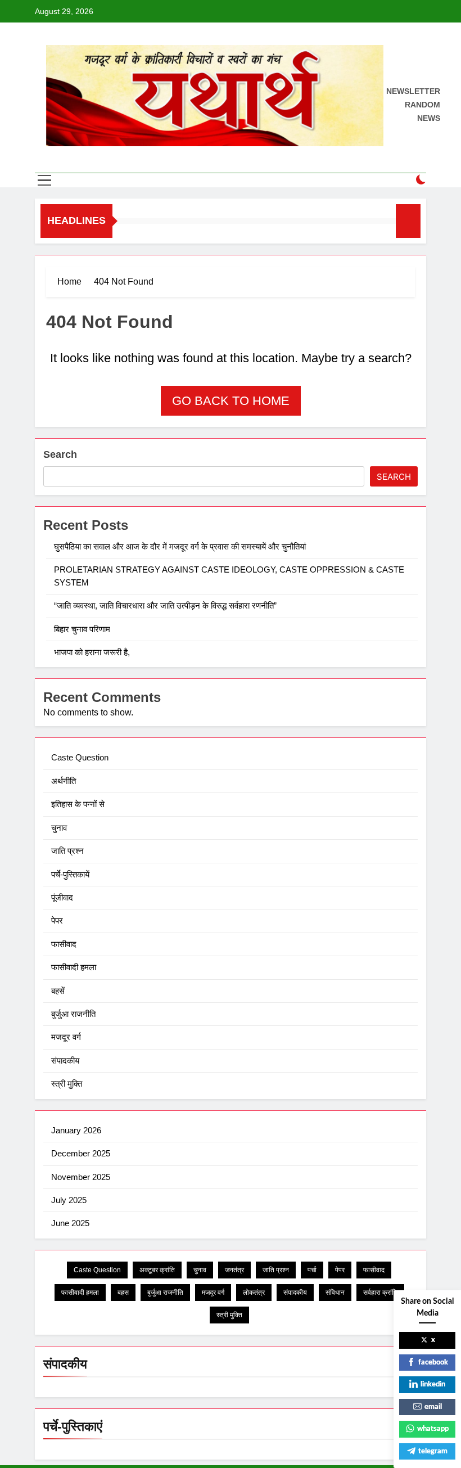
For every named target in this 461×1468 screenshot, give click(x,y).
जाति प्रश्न (67, 850)
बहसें (58, 991)
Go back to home (231, 401)
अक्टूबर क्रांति (157, 1270)
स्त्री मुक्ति (66, 1083)
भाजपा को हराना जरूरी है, (93, 652)
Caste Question (80, 757)
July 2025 (69, 1200)
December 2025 (80, 1153)
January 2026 (76, 1130)
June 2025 (70, 1223)
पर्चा (312, 1270)
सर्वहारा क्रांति (380, 1292)
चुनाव (59, 827)
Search (60, 454)
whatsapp (433, 1429)
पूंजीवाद (62, 897)
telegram (433, 1451)
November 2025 (80, 1177)
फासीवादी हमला (73, 967)
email (433, 1407)
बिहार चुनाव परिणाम (83, 629)
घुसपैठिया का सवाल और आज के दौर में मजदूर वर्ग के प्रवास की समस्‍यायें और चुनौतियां (180, 546)
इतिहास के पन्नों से (78, 804)
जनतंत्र (234, 1270)
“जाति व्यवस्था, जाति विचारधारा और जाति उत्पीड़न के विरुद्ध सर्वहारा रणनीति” (166, 605)
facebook (433, 1362)
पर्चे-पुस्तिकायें (70, 874)
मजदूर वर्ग (66, 1037)
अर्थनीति (63, 781)
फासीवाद (63, 944)
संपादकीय (65, 1060)
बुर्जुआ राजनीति (73, 1014)
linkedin (433, 1384)
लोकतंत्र (254, 1292)
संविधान (335, 1292)
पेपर (57, 920)
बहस (123, 1292)
